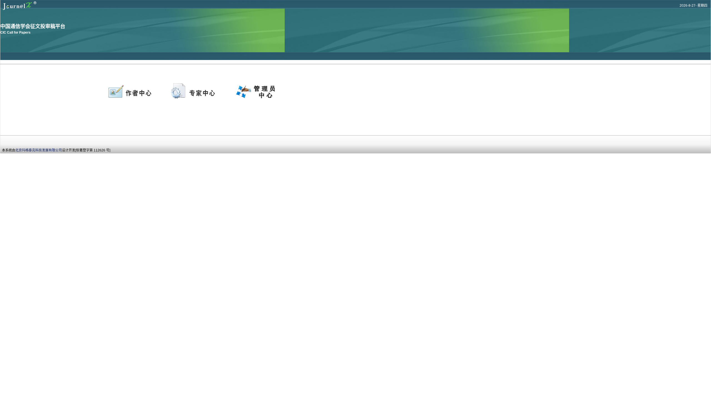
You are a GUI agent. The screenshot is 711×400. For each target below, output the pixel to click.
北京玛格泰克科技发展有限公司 (38, 150)
